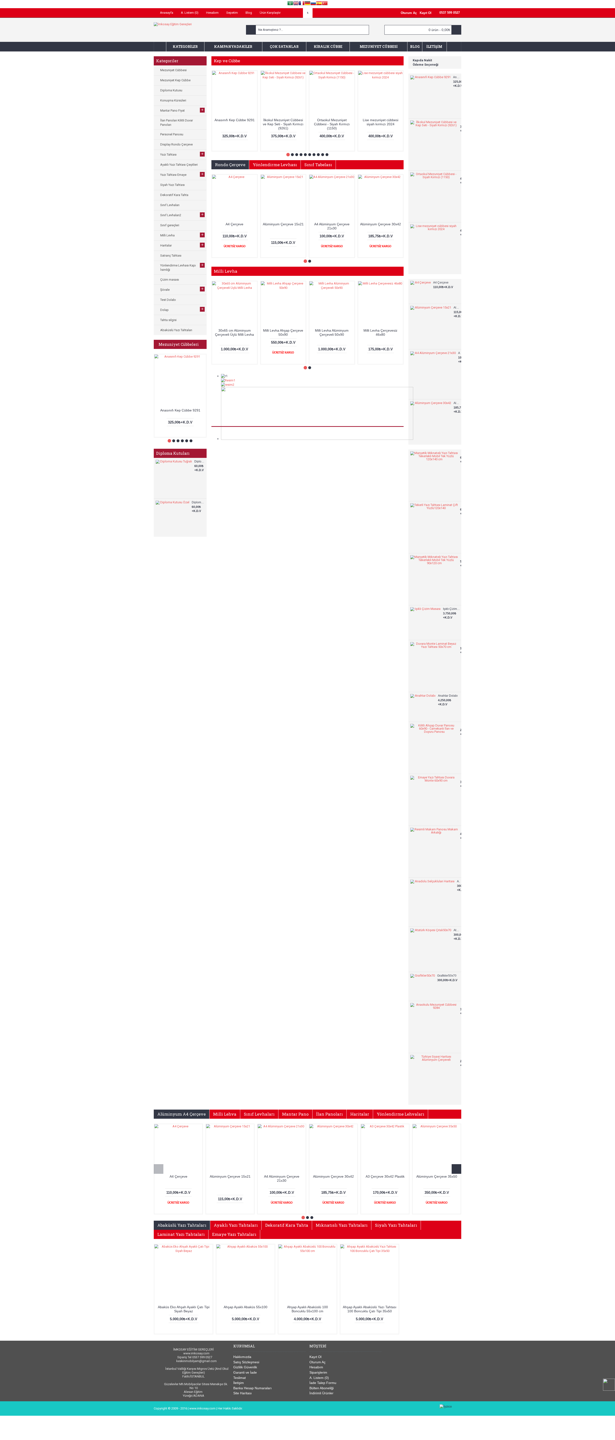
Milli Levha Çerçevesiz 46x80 (380, 332)
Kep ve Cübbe (227, 60)
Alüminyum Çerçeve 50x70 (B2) (384, 1178)
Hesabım (316, 1367)
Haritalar (359, 1114)
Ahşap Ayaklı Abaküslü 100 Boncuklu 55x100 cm (307, 1309)
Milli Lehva (224, 1114)
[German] (307, 3)
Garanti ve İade (245, 1372)
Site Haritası (242, 1393)
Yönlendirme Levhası (275, 164)
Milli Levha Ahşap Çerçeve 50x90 (283, 332)
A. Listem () (319, 1378)
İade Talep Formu (322, 1383)
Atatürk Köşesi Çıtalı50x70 (457, 930)
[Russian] (313, 3)
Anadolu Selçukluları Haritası (458, 881)
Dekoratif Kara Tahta (286, 1225)
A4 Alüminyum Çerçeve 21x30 (459, 353)
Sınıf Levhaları (259, 1114)
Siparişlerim (318, 1372)
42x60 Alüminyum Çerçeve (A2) (333, 1178)
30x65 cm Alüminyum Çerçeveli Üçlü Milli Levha (234, 332)
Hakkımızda (242, 1357)
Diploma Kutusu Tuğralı (199, 461)
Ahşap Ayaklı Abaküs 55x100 (245, 1307)
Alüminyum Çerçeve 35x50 (281, 1176)
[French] (302, 3)
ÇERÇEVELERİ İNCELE (312, 493)
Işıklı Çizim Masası (451, 609)
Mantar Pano (295, 1114)
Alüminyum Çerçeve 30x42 (457, 403)
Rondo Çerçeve (230, 164)
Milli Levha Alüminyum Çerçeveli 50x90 (332, 332)
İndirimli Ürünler (321, 1393)
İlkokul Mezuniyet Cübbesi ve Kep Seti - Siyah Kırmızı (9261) (283, 124)
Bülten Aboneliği (321, 1388)
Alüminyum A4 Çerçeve (181, 1114)
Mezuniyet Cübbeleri (179, 344)
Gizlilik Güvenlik (245, 1367)
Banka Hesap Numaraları (252, 1388)
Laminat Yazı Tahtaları (181, 1234)
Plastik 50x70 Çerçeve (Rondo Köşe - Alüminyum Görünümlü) (436, 1181)
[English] (296, 3)
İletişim (238, 1383)
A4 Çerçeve (441, 282)
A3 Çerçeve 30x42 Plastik (229, 1176)
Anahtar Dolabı (448, 695)
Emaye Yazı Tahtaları (234, 1234)
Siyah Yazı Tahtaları (396, 1225)
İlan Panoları (329, 1114)
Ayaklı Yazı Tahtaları (236, 1225)
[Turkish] (325, 3)
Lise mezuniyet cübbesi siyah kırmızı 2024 (380, 122)
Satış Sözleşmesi (246, 1362)
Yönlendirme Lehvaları (400, 1114)
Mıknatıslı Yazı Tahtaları (342, 1225)
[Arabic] (290, 3)
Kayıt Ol (315, 1357)
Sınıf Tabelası (318, 164)
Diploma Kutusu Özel (198, 502)
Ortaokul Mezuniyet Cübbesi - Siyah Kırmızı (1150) (332, 124)
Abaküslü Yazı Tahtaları (181, 1225)
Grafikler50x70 (446, 975)
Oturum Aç (317, 1362)
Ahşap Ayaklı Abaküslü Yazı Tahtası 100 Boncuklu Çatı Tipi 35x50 (369, 1309)
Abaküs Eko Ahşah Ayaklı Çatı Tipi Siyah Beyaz (183, 1309)
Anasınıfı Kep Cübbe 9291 (180, 410)
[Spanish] (319, 3)
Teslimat (239, 1378)
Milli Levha (225, 271)
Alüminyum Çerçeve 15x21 (457, 307)
